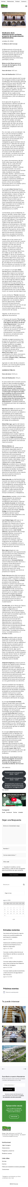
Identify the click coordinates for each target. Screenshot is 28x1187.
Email (3, 812)
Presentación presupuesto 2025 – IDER (14, 779)
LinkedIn (20, 812)
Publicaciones (10, 1)
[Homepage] (6, 1128)
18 (7, 911)
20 (14, 911)
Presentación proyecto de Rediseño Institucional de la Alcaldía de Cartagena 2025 (14, 785)
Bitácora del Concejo (10, 44)
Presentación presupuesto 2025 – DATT (14, 773)
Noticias (3, 1)
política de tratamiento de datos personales (13, 1096)
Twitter (15, 812)
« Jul (13, 919)
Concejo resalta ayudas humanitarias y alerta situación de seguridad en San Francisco (13, 972)
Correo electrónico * (9, 855)
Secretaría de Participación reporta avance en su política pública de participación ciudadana (13, 935)
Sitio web (6, 862)
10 (4, 909)
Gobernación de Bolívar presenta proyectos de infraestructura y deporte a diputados (12, 944)
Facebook (9, 812)
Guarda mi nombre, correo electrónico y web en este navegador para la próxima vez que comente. (13, 868)
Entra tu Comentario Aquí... (11, 826)
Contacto (23, 1)
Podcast (17, 1)
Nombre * (6, 848)
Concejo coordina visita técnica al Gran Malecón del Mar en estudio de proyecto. (13, 954)
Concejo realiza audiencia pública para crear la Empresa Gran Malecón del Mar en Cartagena (13, 963)
